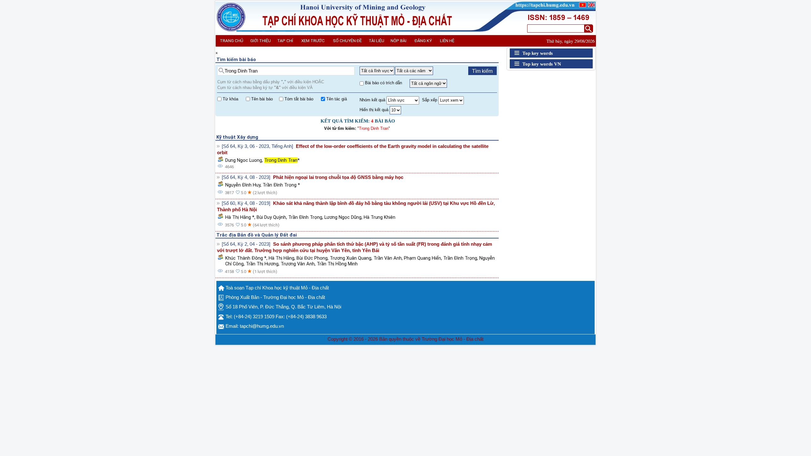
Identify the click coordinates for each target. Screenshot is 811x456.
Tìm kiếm (482, 71)
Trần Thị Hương (262, 264)
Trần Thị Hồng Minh (337, 264)
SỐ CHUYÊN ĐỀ (347, 40)
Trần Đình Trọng (305, 217)
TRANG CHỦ (231, 40)
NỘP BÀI (398, 40)
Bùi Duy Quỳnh (271, 217)
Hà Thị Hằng (281, 258)
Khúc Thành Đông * (245, 258)
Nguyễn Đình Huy (242, 185)
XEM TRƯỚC (313, 40)
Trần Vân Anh (388, 258)
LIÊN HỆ (447, 40)
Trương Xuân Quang (350, 258)
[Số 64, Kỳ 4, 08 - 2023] (246, 177)
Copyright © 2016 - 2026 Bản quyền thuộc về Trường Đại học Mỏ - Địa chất (405, 339)
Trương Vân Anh (298, 264)
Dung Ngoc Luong (243, 160)
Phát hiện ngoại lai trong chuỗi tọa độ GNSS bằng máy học (338, 177)
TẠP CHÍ (285, 40)
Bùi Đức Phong (312, 258)
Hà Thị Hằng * (239, 217)
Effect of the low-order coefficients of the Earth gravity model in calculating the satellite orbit (353, 149)
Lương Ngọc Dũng (342, 217)
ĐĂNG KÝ (423, 40)
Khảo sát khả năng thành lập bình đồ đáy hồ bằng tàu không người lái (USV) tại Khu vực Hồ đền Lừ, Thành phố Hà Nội (356, 206)
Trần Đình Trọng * (281, 185)
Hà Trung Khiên (379, 217)
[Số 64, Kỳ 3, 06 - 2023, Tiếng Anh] (257, 146)
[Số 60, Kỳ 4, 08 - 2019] (246, 203)
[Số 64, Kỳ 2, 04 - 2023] (246, 244)
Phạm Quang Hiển (422, 258)
